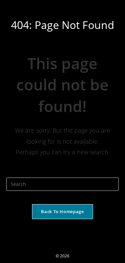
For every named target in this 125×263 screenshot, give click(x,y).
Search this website (62, 173)
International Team (35, 7)
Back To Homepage (62, 211)
